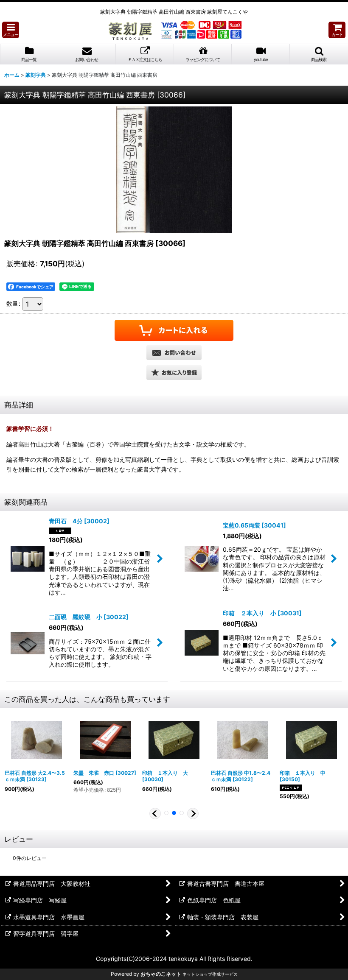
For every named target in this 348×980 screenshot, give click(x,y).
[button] (10, 30)
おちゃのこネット (160, 974)
